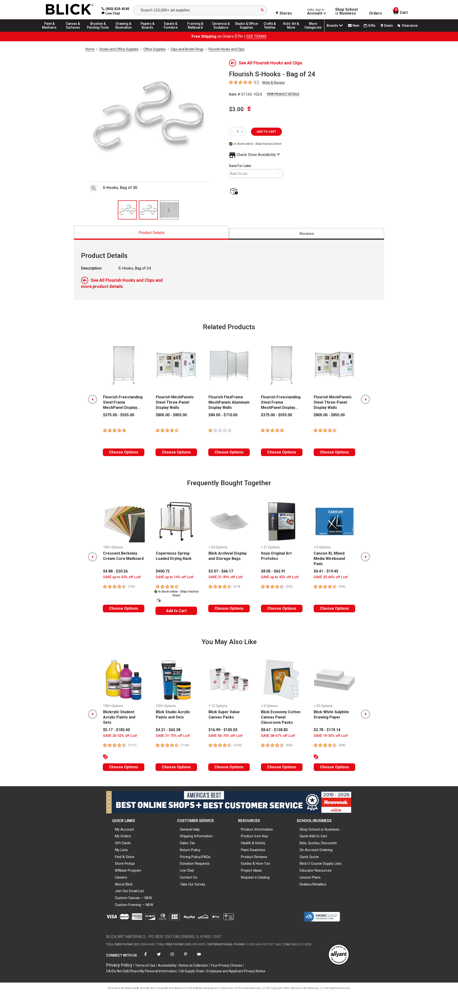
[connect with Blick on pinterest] (185, 957)
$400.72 (163, 571)
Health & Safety (253, 843)
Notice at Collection (193, 965)
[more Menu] (313, 31)
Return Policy (190, 850)
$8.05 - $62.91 (273, 571)
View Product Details (283, 94)
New (356, 25)
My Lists (121, 850)
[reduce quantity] (232, 131)
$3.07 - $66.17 (220, 571)
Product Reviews (254, 857)
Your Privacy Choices (226, 965)
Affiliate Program (128, 870)
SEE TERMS (256, 36)
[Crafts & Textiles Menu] (272, 31)
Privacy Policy (119, 965)
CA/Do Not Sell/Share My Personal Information (141, 971)
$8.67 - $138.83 (274, 730)
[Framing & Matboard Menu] (195, 31)
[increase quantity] (243, 131)
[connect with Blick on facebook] (145, 957)
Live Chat (187, 870)
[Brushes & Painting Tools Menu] (98, 31)
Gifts (371, 25)
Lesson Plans (310, 877)
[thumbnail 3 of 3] (169, 209)
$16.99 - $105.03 (222, 730)
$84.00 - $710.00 (222, 415)
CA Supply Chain (191, 971)
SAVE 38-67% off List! (278, 736)
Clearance (410, 25)
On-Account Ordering (316, 850)
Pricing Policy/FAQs (195, 857)
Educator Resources (316, 870)
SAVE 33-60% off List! (331, 577)
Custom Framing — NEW (134, 905)
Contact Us (188, 877)
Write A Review (273, 82)
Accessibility (167, 965)
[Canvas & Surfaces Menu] (73, 31)
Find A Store (124, 857)
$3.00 (236, 109)
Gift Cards (123, 843)
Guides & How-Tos (255, 863)
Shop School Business (346, 11)
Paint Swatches (253, 850)
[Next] (365, 399)
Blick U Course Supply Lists (321, 863)
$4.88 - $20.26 (115, 571)
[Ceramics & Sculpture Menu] (221, 31)
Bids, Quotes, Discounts (318, 843)
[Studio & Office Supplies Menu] (246, 31)
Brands (332, 25)
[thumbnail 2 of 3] (148, 209)
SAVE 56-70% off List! (225, 736)
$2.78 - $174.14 (327, 730)
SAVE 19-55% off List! (331, 736)
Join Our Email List (129, 891)
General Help (190, 829)
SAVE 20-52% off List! (120, 736)
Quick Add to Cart (313, 836)
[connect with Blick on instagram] (172, 957)
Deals (388, 25)
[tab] (151, 233)
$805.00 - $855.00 (171, 415)
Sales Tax (187, 843)
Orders (375, 13)
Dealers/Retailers (313, 884)
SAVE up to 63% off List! (122, 577)
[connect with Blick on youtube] (199, 957)
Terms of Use (145, 965)
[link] (111, 13)
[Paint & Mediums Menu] (51, 31)
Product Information (257, 829)
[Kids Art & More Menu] (293, 31)
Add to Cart (176, 611)
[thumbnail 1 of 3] (127, 209)
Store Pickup (125, 863)
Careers (121, 877)
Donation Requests (195, 863)
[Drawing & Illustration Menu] (123, 31)
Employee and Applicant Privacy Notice (236, 971)
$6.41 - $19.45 (326, 571)
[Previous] (92, 399)
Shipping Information (196, 836)
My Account (124, 829)
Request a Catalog (255, 877)
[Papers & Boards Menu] (149, 31)
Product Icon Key (254, 836)
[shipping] (235, 191)
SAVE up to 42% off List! (280, 577)
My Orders (123, 836)
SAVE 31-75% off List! (173, 736)
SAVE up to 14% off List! (174, 577)
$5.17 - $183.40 (116, 730)
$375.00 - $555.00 (118, 415)
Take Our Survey (192, 884)
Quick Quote (309, 857)
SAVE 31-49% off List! (225, 577)
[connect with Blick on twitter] (159, 957)
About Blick (124, 884)
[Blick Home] (70, 10)
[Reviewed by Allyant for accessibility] (338, 955)
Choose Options (123, 452)
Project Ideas (251, 870)
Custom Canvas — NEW (133, 898)
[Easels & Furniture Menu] (171, 31)
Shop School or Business (319, 829)
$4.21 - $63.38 (168, 730)
